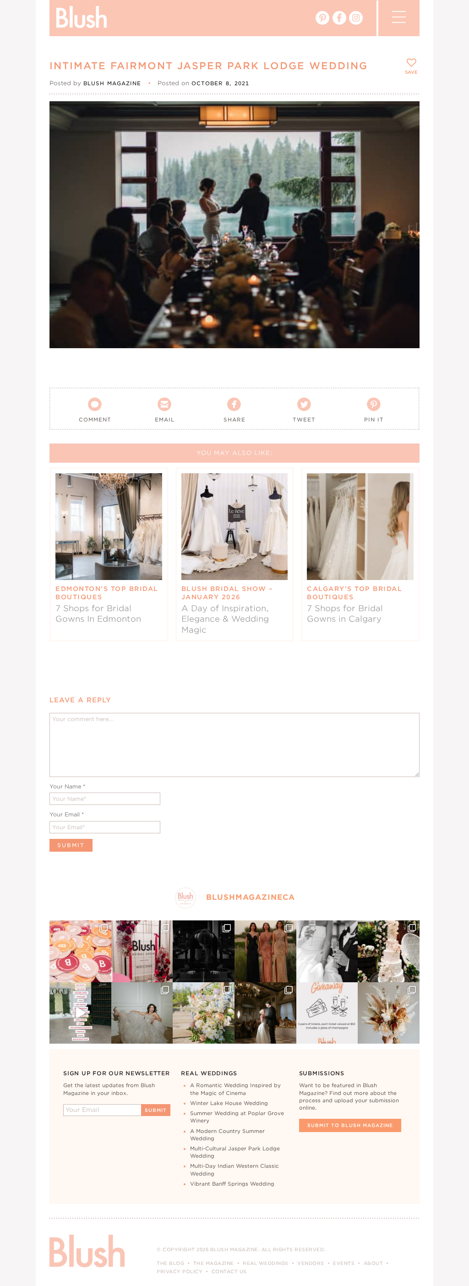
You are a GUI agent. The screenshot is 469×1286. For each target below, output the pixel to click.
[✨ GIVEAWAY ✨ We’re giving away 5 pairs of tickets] (327, 1013)
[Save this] (404, 116)
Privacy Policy (179, 1271)
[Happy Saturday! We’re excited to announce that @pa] (389, 1013)
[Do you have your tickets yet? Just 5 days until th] (327, 951)
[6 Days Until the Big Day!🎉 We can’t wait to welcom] (80, 1013)
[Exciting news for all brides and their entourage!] (265, 951)
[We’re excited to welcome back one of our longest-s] (265, 1013)
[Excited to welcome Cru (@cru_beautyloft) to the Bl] (142, 1013)
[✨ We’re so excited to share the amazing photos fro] (142, 951)
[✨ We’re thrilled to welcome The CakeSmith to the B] (389, 951)
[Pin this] (404, 136)
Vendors (310, 1263)
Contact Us (229, 1271)
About (373, 1263)
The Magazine (213, 1263)
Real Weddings (266, 1263)
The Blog (170, 1263)
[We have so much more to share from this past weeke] (80, 951)
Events (343, 1263)
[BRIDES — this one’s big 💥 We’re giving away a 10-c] (203, 951)
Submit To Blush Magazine (350, 1125)
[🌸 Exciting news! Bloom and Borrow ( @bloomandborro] (203, 1013)
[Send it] (404, 157)
